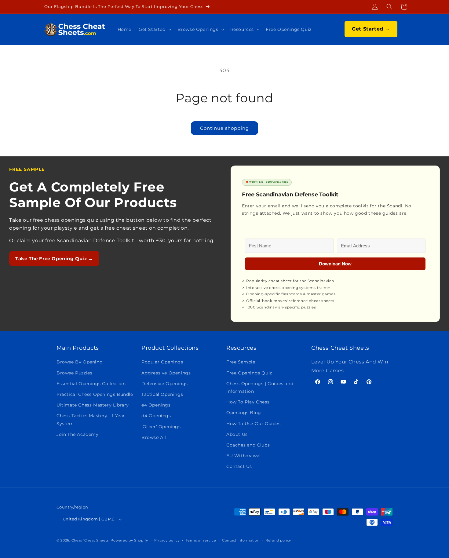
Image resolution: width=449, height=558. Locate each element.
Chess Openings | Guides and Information (259, 387)
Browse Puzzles (74, 373)
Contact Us (239, 466)
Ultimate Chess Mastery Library (93, 405)
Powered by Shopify (129, 540)
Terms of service (201, 540)
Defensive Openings (164, 383)
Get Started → (371, 29)
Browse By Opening (80, 362)
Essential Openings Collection (91, 383)
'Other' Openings (161, 426)
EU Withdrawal (243, 455)
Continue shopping (224, 128)
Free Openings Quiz (249, 373)
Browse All (153, 437)
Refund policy (278, 540)
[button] (389, 6)
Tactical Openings (162, 394)
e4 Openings (156, 405)
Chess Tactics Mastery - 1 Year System (91, 419)
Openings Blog (243, 412)
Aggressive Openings (166, 373)
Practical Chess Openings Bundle (95, 394)
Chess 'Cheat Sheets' (90, 540)
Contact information (240, 540)
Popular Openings (162, 362)
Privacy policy (167, 540)
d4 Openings (156, 415)
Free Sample (240, 362)
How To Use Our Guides (253, 423)
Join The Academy (78, 434)
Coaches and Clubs (248, 445)
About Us (237, 434)
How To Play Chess (247, 402)
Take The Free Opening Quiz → (54, 258)
